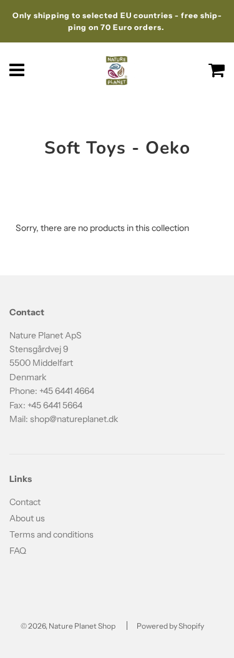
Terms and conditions (51, 534)
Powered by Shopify (170, 626)
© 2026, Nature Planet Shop (68, 626)
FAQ (17, 550)
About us (27, 518)
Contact (25, 502)
